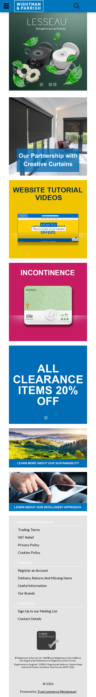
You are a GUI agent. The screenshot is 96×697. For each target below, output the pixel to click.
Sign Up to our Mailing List (37, 611)
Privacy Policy (28, 545)
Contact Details (30, 619)
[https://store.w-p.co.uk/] (28, 6)
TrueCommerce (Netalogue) (56, 691)
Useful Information (32, 586)
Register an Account (33, 570)
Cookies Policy (29, 552)
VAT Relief (26, 537)
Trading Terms (29, 530)
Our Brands (26, 593)
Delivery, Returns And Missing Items (45, 578)
